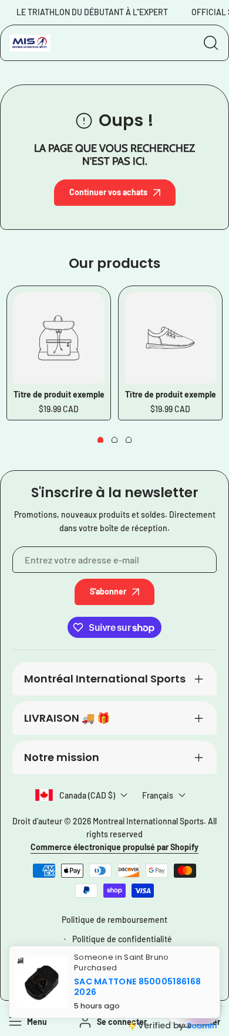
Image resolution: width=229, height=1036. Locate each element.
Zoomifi (202, 1025)
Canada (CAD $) (87, 795)
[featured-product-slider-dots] (100, 440)
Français (157, 795)
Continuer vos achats (108, 192)
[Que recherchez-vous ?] (211, 43)
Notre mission (61, 757)
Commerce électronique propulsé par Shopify (114, 847)
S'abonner (108, 591)
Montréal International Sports (105, 678)
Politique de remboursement (114, 920)
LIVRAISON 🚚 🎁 (67, 718)
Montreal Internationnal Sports (148, 821)
